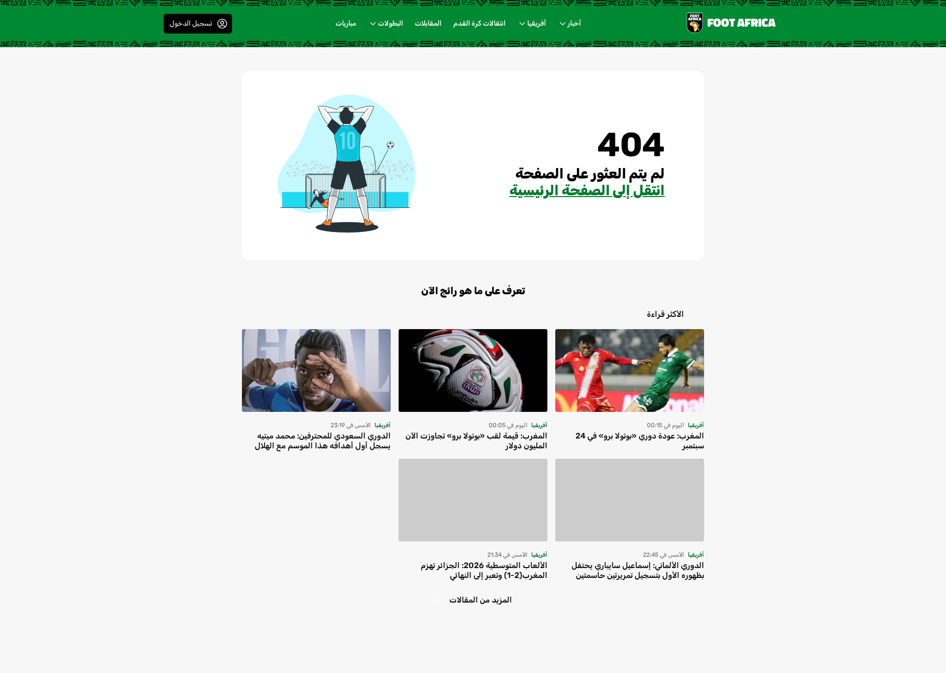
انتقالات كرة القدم (479, 23)
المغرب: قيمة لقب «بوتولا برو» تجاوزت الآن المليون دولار (476, 440)
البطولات (390, 23)
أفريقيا (536, 23)
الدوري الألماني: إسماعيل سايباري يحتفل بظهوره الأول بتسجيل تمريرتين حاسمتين (638, 570)
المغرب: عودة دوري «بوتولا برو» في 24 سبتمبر (639, 440)
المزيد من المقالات (480, 600)
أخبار (574, 23)
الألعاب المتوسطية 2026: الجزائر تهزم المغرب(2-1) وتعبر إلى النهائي (484, 570)
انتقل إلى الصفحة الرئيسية (587, 190)
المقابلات (428, 23)
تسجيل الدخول (190, 23)
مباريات (346, 23)
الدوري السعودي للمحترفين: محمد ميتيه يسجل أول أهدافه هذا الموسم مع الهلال (323, 440)
